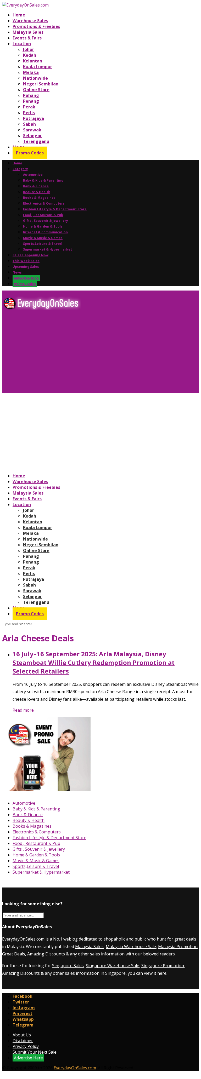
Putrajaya (33, 118)
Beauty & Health (36, 192)
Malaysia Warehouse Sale (131, 946)
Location (22, 44)
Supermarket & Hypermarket (47, 249)
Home (19, 15)
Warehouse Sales (30, 21)
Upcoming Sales (26, 266)
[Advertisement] (100, 353)
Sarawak (32, 130)
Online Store (36, 89)
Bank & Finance (36, 186)
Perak (29, 107)
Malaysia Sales (28, 32)
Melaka (31, 72)
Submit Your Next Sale (35, 1052)
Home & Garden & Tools (43, 226)
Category (20, 169)
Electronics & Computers (44, 203)
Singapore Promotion (162, 965)
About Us (22, 1035)
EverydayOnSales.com (23, 939)
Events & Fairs (27, 38)
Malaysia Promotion (178, 946)
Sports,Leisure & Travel (42, 243)
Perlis (29, 112)
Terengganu (36, 141)
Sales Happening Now (30, 255)
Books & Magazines (39, 197)
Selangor (32, 135)
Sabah (29, 124)
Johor (28, 49)
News (17, 272)
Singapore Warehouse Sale (112, 965)
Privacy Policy (26, 1046)
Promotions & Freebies (36, 26)
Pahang (31, 95)
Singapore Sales (68, 965)
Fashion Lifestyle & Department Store (55, 209)
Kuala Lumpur (37, 66)
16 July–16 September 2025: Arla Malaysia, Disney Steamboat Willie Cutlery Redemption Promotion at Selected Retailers (94, 662)
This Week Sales (26, 261)
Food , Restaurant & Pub (43, 215)
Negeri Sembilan (40, 84)
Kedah (29, 55)
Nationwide (35, 78)
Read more (23, 710)
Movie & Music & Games (43, 238)
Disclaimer (23, 1040)
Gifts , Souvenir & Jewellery (45, 220)
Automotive (33, 174)
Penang (31, 101)
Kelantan (32, 61)
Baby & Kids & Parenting (43, 180)
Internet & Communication (45, 232)
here (161, 973)
